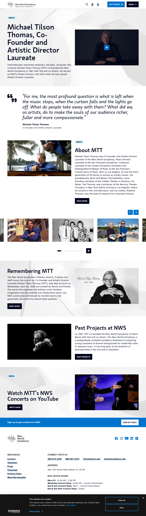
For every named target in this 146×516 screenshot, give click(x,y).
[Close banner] (143, 498)
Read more (82, 201)
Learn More (71, 505)
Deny (122, 508)
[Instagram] (121, 438)
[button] (56, 250)
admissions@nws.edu (115, 459)
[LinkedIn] (132, 438)
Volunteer (12, 462)
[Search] (87, 4)
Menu (131, 4)
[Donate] (92, 4)
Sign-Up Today (130, 422)
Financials (12, 470)
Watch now (14, 407)
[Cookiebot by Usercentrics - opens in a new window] (14, 511)
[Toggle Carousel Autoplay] (88, 250)
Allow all (121, 500)
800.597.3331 (72, 459)
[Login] (98, 4)
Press (10, 466)
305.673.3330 (55, 459)
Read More (14, 306)
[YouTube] (126, 438)
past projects (83, 357)
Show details (34, 511)
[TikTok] (137, 438)
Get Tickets (114, 4)
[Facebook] (116, 438)
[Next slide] (136, 212)
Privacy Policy (14, 474)
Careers (11, 459)
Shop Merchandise (16, 477)
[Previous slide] (130, 212)
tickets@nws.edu (91, 459)
